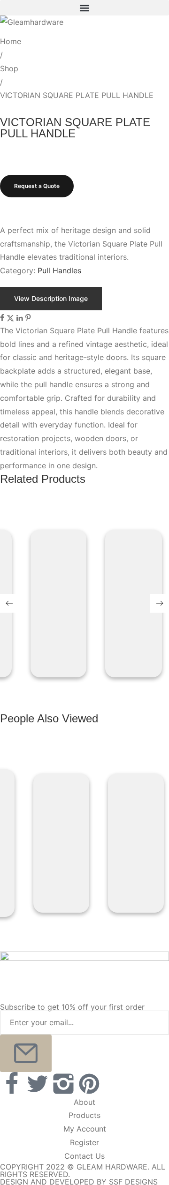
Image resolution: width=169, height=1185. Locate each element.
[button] (84, 7)
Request (56, 586)
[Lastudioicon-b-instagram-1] (63, 1083)
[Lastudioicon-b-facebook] (11, 1083)
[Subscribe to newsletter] (26, 1053)
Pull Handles (59, 270)
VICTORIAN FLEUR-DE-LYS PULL (56, 552)
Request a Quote (37, 185)
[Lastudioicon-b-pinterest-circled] (89, 1083)
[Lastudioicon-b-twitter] (37, 1083)
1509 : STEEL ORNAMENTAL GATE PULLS (131, 552)
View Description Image (51, 298)
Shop (9, 68)
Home (10, 41)
